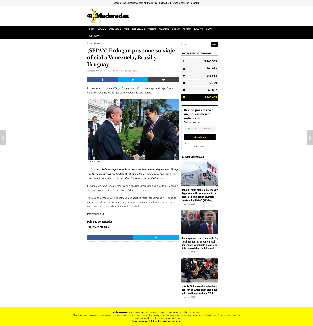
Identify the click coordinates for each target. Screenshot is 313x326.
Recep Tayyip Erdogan (99, 227)
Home (89, 43)
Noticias (101, 29)
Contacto (94, 36)
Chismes (187, 29)
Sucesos (176, 29)
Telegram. (194, 3)
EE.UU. (126, 29)
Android (148, 3)
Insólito (198, 29)
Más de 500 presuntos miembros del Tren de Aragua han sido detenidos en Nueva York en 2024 (199, 290)
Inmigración (138, 29)
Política (152, 29)
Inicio (91, 29)
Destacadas (114, 29)
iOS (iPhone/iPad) (163, 3)
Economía (164, 29)
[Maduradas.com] (108, 22)
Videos (209, 29)
